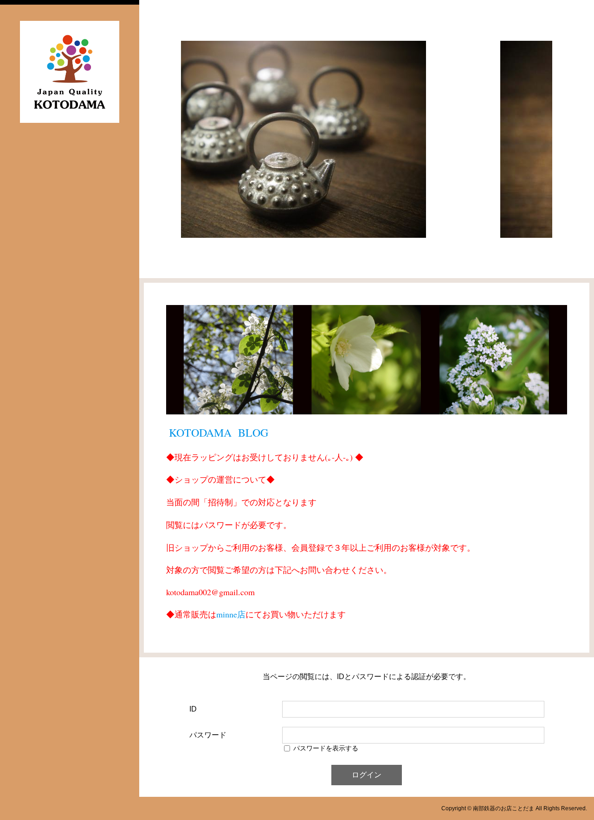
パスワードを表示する (325, 748)
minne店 (230, 614)
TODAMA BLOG (226, 432)
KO (176, 432)
